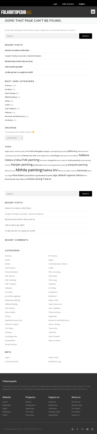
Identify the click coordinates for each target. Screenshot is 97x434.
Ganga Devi (52, 160)
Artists (7, 101)
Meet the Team (76, 405)
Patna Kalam (18, 175)
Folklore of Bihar (13, 160)
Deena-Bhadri (74, 156)
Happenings (30, 408)
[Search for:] (41, 36)
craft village (54, 155)
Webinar (28, 402)
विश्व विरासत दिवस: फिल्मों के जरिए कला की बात (19, 61)
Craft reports (10, 268)
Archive (5, 402)
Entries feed (53, 357)
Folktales (8, 288)
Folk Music (52, 276)
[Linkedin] (92, 429)
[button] (93, 12)
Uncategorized (11, 336)
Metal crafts (53, 300)
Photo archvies (54, 312)
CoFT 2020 (29, 412)
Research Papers (12, 324)
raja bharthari (29, 175)
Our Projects (75, 408)
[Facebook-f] (77, 429)
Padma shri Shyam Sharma (67, 171)
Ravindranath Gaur (12, 179)
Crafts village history (43, 156)
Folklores (8, 112)
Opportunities (53, 415)
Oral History (10, 308)
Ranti (85, 175)
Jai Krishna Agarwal (12, 296)
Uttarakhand (10, 340)
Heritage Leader (54, 412)
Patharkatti (82, 170)
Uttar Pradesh (54, 336)
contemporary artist (28, 155)
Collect (82, 4)
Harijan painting (21, 164)
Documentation (11, 272)
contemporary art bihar (13, 156)
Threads (8, 332)
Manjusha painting (12, 300)
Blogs (50, 260)
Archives (8, 85)
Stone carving (35, 178)
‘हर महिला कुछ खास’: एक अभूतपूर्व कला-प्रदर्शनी (19, 72)
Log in (7, 357)
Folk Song (52, 280)
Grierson (8, 165)
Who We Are (75, 402)
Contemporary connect (57, 264)
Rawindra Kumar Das (13, 320)
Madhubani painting (60, 165)
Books (7, 264)
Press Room (30, 415)
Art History (9, 120)
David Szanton (64, 156)
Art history (22, 151)
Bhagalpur (39, 151)
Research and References (15, 116)
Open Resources (55, 304)
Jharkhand (52, 296)
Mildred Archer (10, 171)
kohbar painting (48, 165)
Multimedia (6, 405)
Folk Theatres (10, 284)
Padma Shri (50, 170)
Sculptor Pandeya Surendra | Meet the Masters (23, 56)
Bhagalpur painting (50, 151)
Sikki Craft (24, 179)
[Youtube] (87, 429)
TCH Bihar (9, 328)
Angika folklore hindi (12, 151)
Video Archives (54, 340)
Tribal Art (52, 332)
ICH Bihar (8, 89)
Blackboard (7, 412)
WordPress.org (54, 361)
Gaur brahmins (62, 160)
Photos (8, 316)
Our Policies (75, 412)
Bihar (70, 151)
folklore (84, 155)
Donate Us (52, 402)
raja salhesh (59, 175)
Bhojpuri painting (62, 151)
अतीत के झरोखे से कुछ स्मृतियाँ (13, 67)
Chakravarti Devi (82, 151)
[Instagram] (82, 429)
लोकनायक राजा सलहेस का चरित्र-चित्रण (17, 50)
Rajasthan (52, 316)
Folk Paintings (10, 93)
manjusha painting (77, 164)
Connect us (75, 415)
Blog (75, 151)
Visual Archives (11, 344)
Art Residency (30, 405)
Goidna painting (85, 160)
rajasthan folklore (75, 175)
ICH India (8, 292)
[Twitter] (73, 429)
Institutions (53, 292)
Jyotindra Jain (38, 165)
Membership (52, 405)
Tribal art (47, 179)
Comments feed (11, 361)
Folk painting (30, 160)
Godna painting (74, 160)
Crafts (7, 105)
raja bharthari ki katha (43, 175)
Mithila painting (29, 169)
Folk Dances (10, 276)
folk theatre (43, 160)
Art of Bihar (30, 151)
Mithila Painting (11, 97)
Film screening (54, 272)
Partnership (52, 408)
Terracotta (52, 328)
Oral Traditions (10, 108)
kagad (5, 408)
